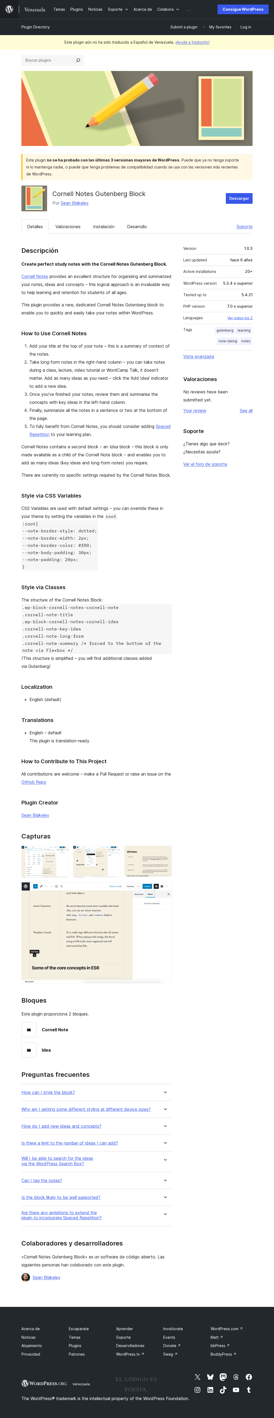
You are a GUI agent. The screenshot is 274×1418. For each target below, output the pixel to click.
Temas (75, 1337)
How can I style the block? (48, 1092)
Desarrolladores (130, 1345)
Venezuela (81, 1384)
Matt (217, 1337)
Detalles (35, 226)
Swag (170, 1354)
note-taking (228, 341)
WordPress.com (227, 1328)
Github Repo (33, 782)
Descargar (239, 198)
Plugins (75, 1345)
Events (169, 1337)
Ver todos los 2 (240, 318)
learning (244, 330)
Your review (194, 410)
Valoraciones (68, 226)
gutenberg (224, 330)
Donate (172, 1345)
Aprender (124, 1328)
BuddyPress (224, 1354)
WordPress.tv (130, 1354)
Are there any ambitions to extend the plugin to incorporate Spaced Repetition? (61, 1215)
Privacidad (30, 1354)
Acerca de (30, 1328)
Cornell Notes (34, 276)
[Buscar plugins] (78, 60)
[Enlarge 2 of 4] (113, 853)
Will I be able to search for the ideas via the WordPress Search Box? (57, 1161)
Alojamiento (31, 1345)
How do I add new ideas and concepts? (61, 1126)
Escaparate (79, 1328)
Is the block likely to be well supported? (60, 1197)
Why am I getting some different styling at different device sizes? (86, 1109)
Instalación (104, 226)
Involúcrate (173, 1328)
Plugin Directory (35, 27)
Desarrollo (137, 226)
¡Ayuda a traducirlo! (192, 42)
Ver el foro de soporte (205, 464)
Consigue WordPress (243, 9)
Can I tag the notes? (41, 1180)
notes (245, 341)
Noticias (28, 1337)
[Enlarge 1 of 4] (61, 853)
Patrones (77, 1354)
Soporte (245, 226)
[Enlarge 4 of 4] (164, 889)
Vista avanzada (198, 356)
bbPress (220, 1345)
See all (246, 410)
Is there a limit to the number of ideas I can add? (69, 1143)
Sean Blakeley (75, 203)
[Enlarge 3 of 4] (164, 853)
